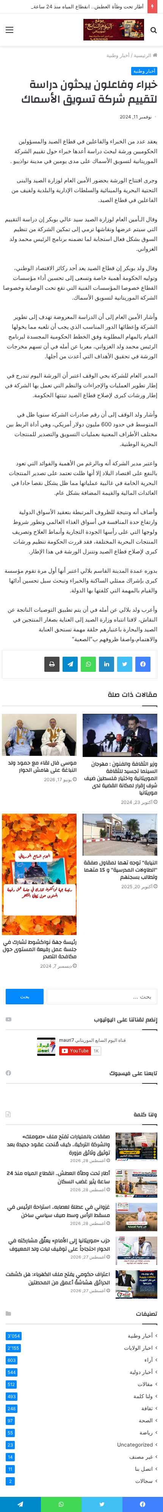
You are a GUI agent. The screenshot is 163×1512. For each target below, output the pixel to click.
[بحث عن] (153, 32)
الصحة (146, 1420)
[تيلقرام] (70, 664)
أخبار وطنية (118, 55)
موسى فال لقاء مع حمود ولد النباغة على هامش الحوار (42, 766)
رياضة (146, 1433)
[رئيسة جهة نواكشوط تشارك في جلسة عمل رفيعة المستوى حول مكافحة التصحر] (39, 874)
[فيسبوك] (142, 664)
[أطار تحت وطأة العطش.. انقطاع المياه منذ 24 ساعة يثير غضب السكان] (136, 1183)
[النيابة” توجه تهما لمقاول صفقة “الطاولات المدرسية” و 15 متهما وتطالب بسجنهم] (120, 835)
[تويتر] (124, 664)
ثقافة (147, 1408)
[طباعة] (52, 664)
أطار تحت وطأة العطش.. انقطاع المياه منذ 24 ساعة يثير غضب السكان (58, 1178)
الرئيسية (143, 55)
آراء (148, 1360)
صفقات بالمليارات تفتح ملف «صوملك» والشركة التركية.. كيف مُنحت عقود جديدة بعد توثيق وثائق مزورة (58, 1145)
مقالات (145, 1384)
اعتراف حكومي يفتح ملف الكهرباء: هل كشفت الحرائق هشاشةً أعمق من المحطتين (58, 1279)
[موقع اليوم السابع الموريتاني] (113, 29)
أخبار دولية (141, 1372)
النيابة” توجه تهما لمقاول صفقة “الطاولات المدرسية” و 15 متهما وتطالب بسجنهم (120, 870)
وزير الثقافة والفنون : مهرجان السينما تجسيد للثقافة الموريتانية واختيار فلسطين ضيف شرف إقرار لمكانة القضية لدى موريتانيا (120, 778)
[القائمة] (9, 32)
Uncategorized (135, 1445)
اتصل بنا (144, 1469)
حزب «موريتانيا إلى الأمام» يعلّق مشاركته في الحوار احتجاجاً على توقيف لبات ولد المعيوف (59, 1245)
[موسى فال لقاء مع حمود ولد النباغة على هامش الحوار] (39, 735)
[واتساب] (88, 664)
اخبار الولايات (138, 1348)
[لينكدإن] (106, 664)
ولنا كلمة (143, 1396)
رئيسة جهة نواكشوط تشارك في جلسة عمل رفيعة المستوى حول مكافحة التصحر (40, 949)
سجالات (144, 1481)
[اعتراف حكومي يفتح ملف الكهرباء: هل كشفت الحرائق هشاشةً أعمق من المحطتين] (136, 1284)
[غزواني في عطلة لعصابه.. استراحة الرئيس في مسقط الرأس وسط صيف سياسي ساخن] (136, 1217)
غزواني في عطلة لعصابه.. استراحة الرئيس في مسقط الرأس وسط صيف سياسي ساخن (58, 1211)
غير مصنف (141, 1457)
